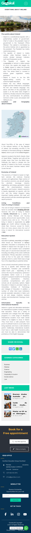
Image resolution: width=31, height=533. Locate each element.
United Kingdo (23, 152)
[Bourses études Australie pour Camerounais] (7, 396)
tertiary (27, 242)
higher (27, 240)
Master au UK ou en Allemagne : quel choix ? (20, 413)
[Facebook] (10, 349)
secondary (18, 240)
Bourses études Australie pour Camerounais (20, 396)
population (8, 63)
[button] (25, 3)
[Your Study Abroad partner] (8, 3)
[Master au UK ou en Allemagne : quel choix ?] (7, 413)
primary (12, 240)
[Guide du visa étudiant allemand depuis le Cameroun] (7, 405)
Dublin (7, 67)
